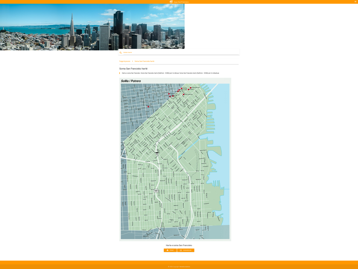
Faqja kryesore (124, 61)
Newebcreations (185, 267)
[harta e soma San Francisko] (175, 241)
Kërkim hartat (128, 52)
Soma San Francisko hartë (144, 61)
